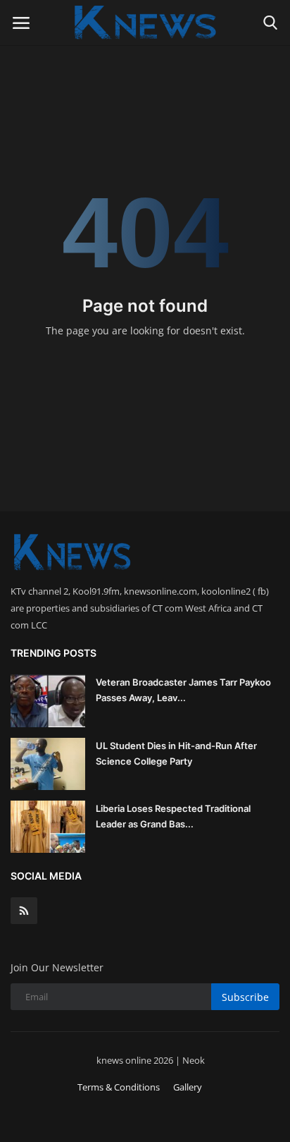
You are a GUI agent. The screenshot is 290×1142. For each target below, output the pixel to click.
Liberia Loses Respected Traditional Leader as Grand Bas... (173, 816)
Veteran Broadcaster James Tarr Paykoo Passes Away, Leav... (183, 689)
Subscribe (245, 997)
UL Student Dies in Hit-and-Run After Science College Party (176, 753)
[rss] (24, 910)
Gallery (187, 1087)
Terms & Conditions (118, 1087)
